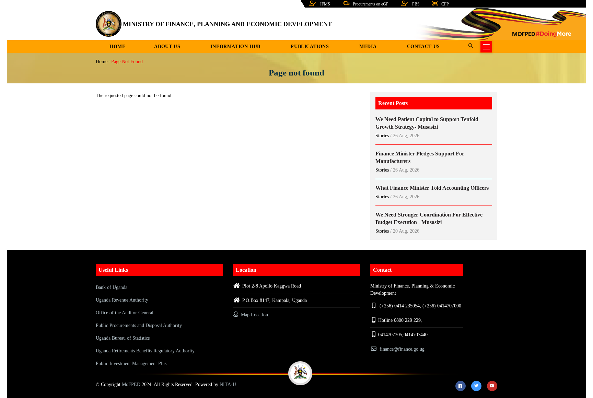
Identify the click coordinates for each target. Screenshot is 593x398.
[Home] (108, 24)
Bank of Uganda (111, 287)
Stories (382, 135)
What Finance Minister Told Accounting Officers (432, 188)
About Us (167, 46)
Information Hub (235, 46)
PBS (416, 4)
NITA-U (228, 384)
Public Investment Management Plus (131, 363)
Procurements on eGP (370, 4)
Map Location (254, 314)
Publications (310, 46)
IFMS (325, 4)
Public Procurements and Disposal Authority (139, 325)
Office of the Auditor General (124, 312)
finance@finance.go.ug (402, 349)
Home (117, 46)
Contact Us (423, 46)
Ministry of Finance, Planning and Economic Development (227, 24)
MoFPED (131, 384)
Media (367, 46)
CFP (445, 4)
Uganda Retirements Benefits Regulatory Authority (145, 350)
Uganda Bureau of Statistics (123, 338)
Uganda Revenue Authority (122, 300)
